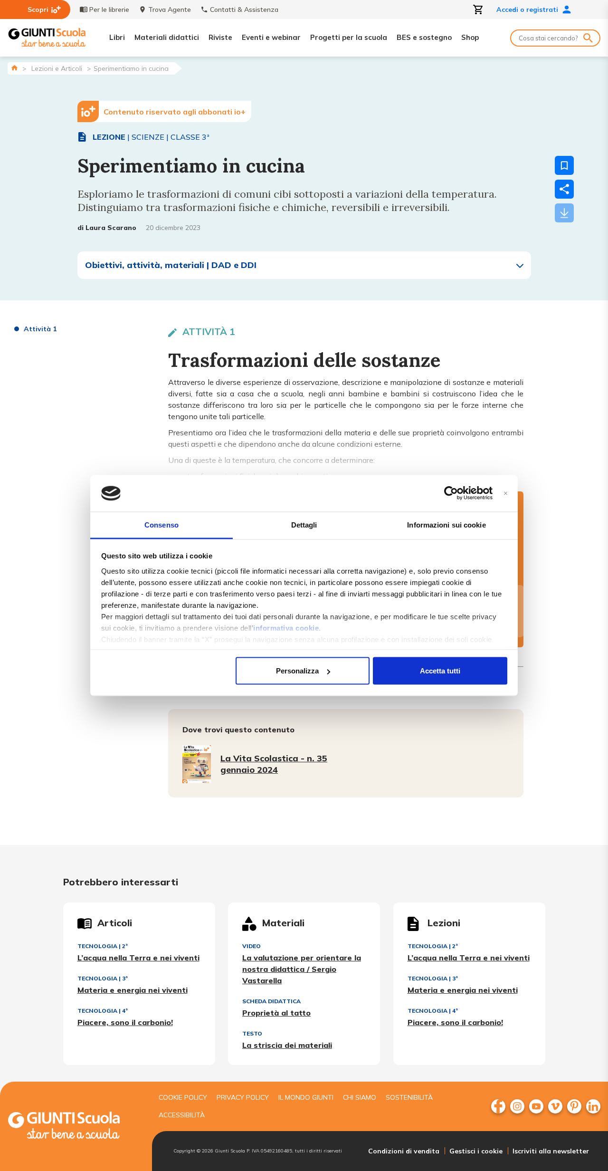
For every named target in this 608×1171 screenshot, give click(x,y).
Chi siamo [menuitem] (359, 1097)
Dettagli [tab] (304, 524)
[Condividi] (564, 189)
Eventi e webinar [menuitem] (271, 37)
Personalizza (297, 671)
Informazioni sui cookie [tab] (446, 524)
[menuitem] (498, 1106)
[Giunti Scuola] (47, 38)
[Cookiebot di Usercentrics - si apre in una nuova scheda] (451, 493)
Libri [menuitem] (117, 37)
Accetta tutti (440, 671)
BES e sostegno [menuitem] (424, 37)
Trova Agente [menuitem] (169, 9)
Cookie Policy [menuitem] (183, 1097)
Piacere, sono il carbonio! (125, 1022)
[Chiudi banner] (505, 493)
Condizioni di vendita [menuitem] (403, 1151)
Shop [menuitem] (470, 37)
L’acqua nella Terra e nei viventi (138, 957)
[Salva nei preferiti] (564, 165)
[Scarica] (564, 212)
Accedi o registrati (527, 9)
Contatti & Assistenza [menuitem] (244, 9)
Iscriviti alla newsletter (551, 1151)
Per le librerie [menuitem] (109, 9)
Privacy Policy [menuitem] (243, 1097)
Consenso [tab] (161, 524)
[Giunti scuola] (74, 1127)
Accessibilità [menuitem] (182, 1115)
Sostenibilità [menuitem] (409, 1097)
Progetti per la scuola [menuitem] (348, 37)
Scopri (38, 9)
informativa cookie (286, 628)
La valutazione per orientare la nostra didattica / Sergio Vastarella (301, 969)
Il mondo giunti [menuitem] (305, 1097)
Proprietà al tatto (276, 1012)
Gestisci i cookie (476, 1151)
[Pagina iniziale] (14, 67)
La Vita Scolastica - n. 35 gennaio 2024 (273, 764)
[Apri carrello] (478, 9)
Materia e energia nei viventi (132, 990)
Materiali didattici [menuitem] (166, 37)
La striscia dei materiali (287, 1045)
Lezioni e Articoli (56, 68)
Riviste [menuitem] (220, 37)
